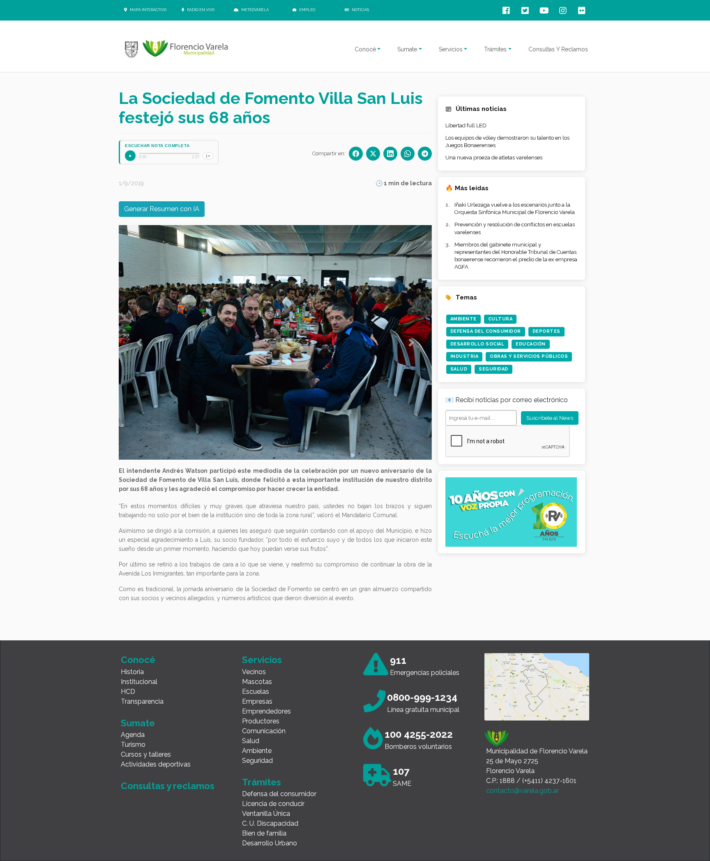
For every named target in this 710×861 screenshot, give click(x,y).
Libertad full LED (465, 125)
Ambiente (463, 319)
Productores (260, 721)
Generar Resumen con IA (161, 209)
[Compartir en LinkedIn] (390, 154)
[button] (139, 342)
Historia (132, 672)
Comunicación (264, 731)
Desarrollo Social (477, 344)
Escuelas (255, 691)
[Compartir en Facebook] (356, 154)
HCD (128, 691)
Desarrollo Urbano (269, 843)
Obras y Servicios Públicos (529, 356)
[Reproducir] (130, 155)
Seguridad (493, 369)
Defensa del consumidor (279, 794)
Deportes (546, 331)
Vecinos (254, 672)
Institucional (139, 682)
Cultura (500, 319)
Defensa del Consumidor (485, 331)
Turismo (133, 744)
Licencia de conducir (273, 804)
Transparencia (142, 701)
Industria (464, 356)
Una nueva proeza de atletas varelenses (493, 157)
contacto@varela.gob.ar (522, 790)
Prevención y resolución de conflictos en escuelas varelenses (514, 228)
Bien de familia (264, 833)
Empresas (257, 701)
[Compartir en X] (373, 154)
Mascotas (257, 682)
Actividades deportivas (156, 764)
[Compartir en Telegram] (425, 154)
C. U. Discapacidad (270, 823)
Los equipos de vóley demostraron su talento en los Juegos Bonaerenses (507, 141)
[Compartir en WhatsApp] (408, 154)
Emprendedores (266, 711)
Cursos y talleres (146, 754)
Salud (459, 369)
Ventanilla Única (266, 813)
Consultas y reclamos (167, 785)
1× (207, 156)
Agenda (133, 735)
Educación (531, 344)
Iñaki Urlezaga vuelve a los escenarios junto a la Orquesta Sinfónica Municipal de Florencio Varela (514, 208)
